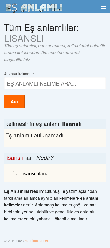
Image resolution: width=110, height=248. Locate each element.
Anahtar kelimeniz (19, 73)
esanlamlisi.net (36, 240)
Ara (14, 101)
